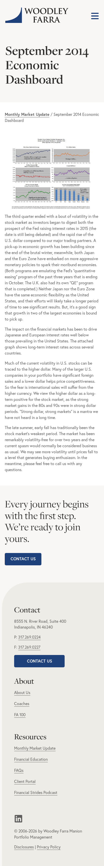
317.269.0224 (29, 637)
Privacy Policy (49, 846)
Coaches (21, 703)
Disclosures (24, 846)
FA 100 (19, 714)
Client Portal (25, 781)
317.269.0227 (29, 647)
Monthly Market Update (35, 748)
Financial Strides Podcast (35, 792)
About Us (22, 692)
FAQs (18, 770)
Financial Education (31, 759)
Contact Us (23, 558)
